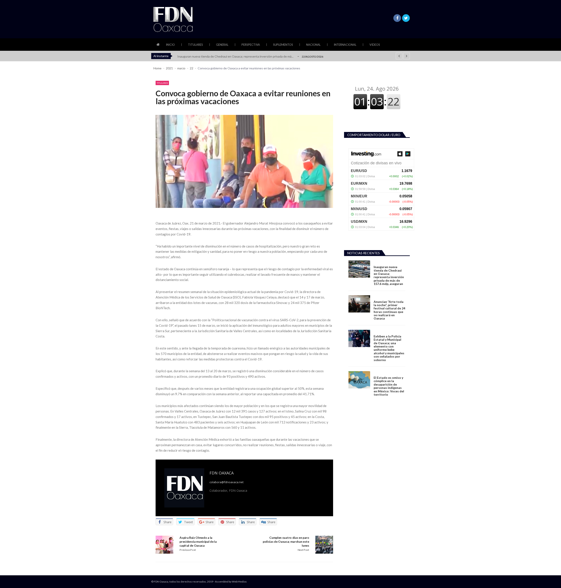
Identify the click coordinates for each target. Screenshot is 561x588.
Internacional (345, 44)
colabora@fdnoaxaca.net (226, 482)
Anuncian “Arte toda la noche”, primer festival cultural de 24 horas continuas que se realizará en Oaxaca (389, 310)
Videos (374, 44)
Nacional (313, 44)
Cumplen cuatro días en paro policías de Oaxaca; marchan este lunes (286, 541)
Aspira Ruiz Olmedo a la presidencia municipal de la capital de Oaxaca (198, 541)
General (222, 44)
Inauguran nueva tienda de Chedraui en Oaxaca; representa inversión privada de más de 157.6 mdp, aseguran (389, 275)
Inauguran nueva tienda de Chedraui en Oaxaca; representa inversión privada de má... (235, 56)
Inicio (170, 44)
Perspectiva (250, 44)
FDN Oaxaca (221, 473)
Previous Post (187, 549)
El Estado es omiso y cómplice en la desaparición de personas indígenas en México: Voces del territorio (389, 386)
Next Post (303, 549)
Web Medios (239, 581)
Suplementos (283, 44)
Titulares (195, 44)
